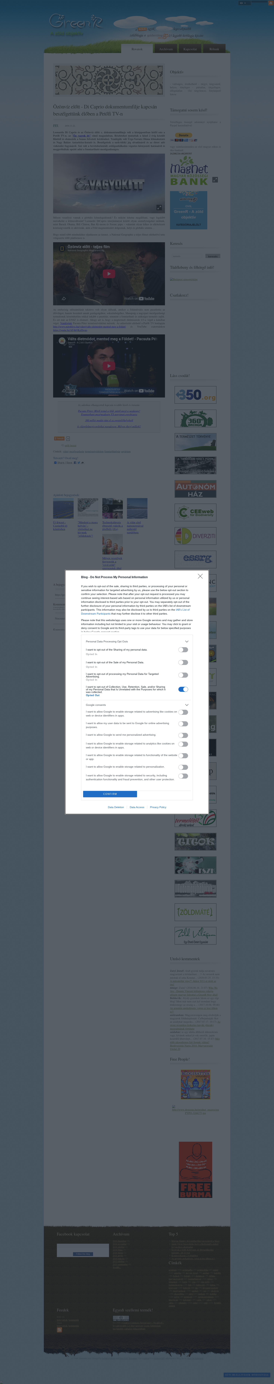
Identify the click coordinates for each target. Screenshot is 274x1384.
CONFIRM (110, 794)
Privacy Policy (158, 807)
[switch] (183, 649)
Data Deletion (116, 807)
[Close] (201, 577)
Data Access (137, 807)
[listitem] (137, 641)
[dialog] (137, 692)
